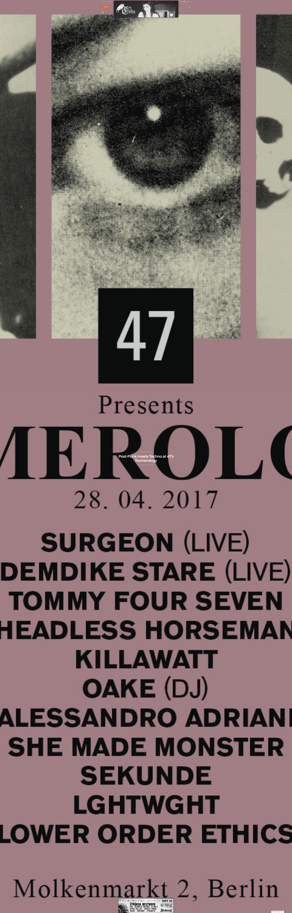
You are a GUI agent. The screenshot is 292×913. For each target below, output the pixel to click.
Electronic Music (148, 451)
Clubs (141, 451)
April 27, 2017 (142, 464)
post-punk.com (149, 464)
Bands (109, 1)
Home (103, 1)
